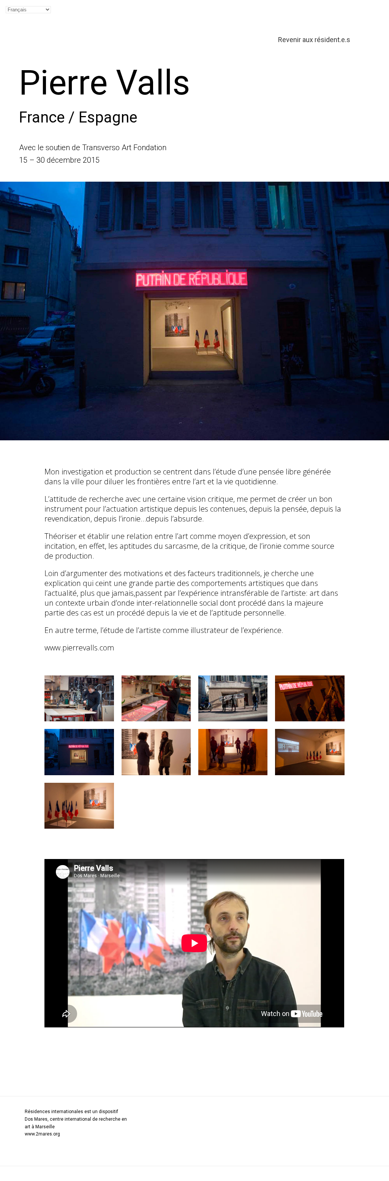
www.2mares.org (42, 1134)
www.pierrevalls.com (79, 647)
